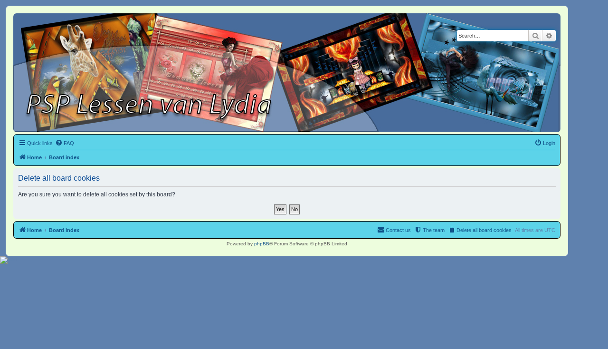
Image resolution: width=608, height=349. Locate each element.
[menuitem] (64, 143)
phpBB (261, 243)
